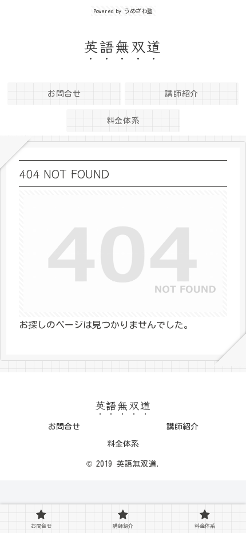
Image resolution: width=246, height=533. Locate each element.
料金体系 (123, 444)
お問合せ (64, 427)
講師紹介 (182, 427)
